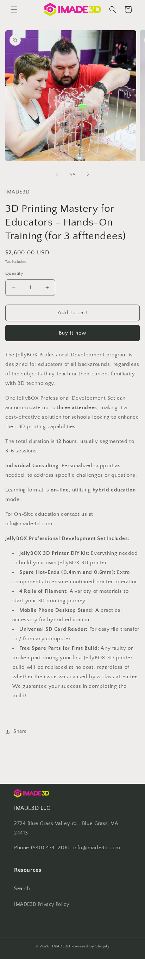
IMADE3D (61, 946)
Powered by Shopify (90, 946)
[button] (14, 9)
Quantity (14, 273)
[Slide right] (88, 174)
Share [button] (20, 731)
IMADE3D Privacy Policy (41, 904)
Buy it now (72, 333)
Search (22, 888)
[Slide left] (57, 174)
